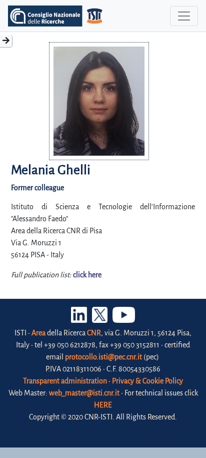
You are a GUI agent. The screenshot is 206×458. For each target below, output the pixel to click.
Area (39, 333)
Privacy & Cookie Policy (147, 381)
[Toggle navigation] (184, 16)
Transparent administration (65, 381)
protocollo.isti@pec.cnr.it (103, 357)
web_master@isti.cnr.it (84, 393)
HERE (103, 405)
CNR (94, 333)
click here (87, 275)
